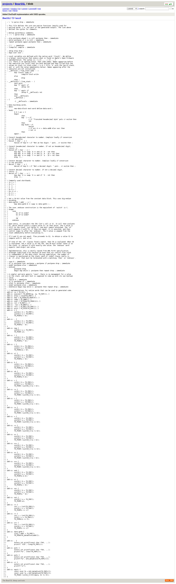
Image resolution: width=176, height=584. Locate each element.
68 (4, 143)
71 (4, 148)
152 (4, 294)
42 (4, 96)
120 (4, 236)
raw (10, 11)
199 (4, 379)
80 (4, 164)
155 (4, 299)
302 (4, 564)
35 (4, 83)
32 (4, 78)
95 (4, 191)
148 (4, 287)
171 (4, 328)
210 (4, 398)
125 (4, 245)
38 (4, 89)
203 (4, 386)
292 (4, 546)
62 (4, 132)
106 (4, 211)
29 (4, 72)
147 (4, 285)
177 (4, 339)
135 (4, 263)
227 (4, 429)
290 (4, 542)
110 (4, 218)
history (4, 11)
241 (4, 454)
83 (4, 170)
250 (4, 470)
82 (4, 168)
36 (4, 85)
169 (4, 325)
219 (4, 415)
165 (4, 317)
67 (4, 141)
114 (4, 226)
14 (4, 45)
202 (4, 384)
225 (4, 425)
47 (4, 105)
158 (4, 305)
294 (4, 550)
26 (4, 67)
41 (4, 94)
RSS (171, 580)
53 (4, 116)
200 (4, 380)
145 (4, 281)
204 (4, 388)
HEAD (15, 11)
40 (4, 92)
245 (4, 461)
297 (4, 555)
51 (4, 112)
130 (4, 254)
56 (4, 121)
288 (4, 539)
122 (4, 240)
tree (39, 9)
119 (4, 235)
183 (4, 350)
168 (4, 323)
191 (4, 364)
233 (4, 440)
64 (4, 135)
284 (4, 532)
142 (4, 276)
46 (4, 103)
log (19, 9)
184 (4, 352)
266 (4, 499)
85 (4, 173)
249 (4, 469)
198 (4, 377)
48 (4, 107)
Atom (167, 580)
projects (7, 3)
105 (4, 209)
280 (4, 524)
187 (4, 357)
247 (4, 465)
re (173, 9)
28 (4, 71)
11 (4, 40)
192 (4, 366)
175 (4, 335)
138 (4, 269)
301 (4, 562)
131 (4, 256)
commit (24, 9)
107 (4, 213)
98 (4, 197)
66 (4, 139)
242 (4, 456)
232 (4, 438)
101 (4, 202)
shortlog (14, 9)
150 (4, 290)
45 (4, 101)
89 (4, 181)
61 (4, 130)
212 (4, 402)
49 (4, 108)
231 (4, 436)
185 (4, 353)
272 (4, 510)
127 (4, 249)
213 (4, 404)
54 (4, 117)
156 (4, 301)
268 (4, 503)
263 (4, 494)
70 (4, 146)
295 (4, 551)
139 (4, 271)
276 (4, 517)
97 (4, 195)
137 (4, 267)
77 (4, 159)
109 (4, 217)
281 (4, 526)
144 (4, 280)
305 (4, 569)
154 (4, 298)
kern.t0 (18, 18)
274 (4, 514)
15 (4, 47)
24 (4, 63)
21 (4, 58)
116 (4, 229)
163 (4, 314)
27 (4, 69)
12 (4, 42)
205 (4, 389)
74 (4, 153)
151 (4, 292)
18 (4, 53)
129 (4, 253)
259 (4, 487)
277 (4, 519)
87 (4, 177)
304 (4, 568)
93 (4, 188)
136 (4, 265)
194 (4, 370)
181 (4, 346)
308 (4, 575)
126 (4, 247)
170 (4, 326)
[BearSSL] (6, 18)
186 (4, 355)
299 (4, 559)
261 (4, 490)
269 (4, 505)
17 (4, 51)
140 (4, 272)
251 (4, 472)
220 (4, 416)
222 (4, 420)
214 (4, 406)
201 (4, 382)
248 (4, 467)
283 (4, 530)
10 (4, 38)
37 (4, 87)
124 (4, 244)
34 (4, 81)
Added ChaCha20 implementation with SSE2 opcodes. (24, 14)
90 (4, 182)
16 (4, 49)
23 (4, 62)
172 (4, 330)
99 (4, 199)
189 (4, 361)
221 (4, 418)
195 (4, 371)
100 (4, 200)
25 (4, 65)
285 (4, 533)
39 (4, 90)
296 (4, 553)
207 (4, 393)
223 (4, 422)
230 (4, 434)
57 (4, 123)
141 (4, 274)
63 (4, 134)
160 (4, 308)
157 (4, 303)
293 (4, 548)
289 (4, 541)
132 (4, 258)
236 (4, 445)
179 (4, 343)
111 (4, 220)
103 (4, 206)
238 (4, 449)
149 (4, 289)
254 (4, 478)
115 (4, 227)
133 (4, 260)
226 (4, 427)
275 (4, 515)
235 (4, 443)
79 (4, 162)
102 (4, 204)
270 (4, 506)
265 (4, 497)
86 (4, 175)
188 (4, 359)
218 (4, 413)
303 (4, 566)
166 (4, 319)
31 (4, 76)
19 (4, 54)
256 (4, 481)
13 (4, 44)
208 (4, 395)
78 (4, 161)
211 (4, 400)
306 (4, 571)
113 (4, 224)
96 (4, 193)
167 (4, 321)
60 (4, 128)
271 (4, 508)
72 (4, 150)
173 (4, 332)
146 (4, 283)
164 (4, 316)
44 (4, 99)
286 (4, 535)
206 (4, 391)
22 (4, 60)
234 (4, 442)
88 (4, 179)
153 (4, 296)
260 (4, 488)
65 (4, 137)
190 (4, 362)
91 (4, 184)
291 (4, 544)
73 (4, 152)
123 (4, 242)
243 (4, 458)
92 (4, 186)
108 (4, 215)
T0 (13, 18)
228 (4, 431)
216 (4, 409)
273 (4, 512)
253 (4, 476)
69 (4, 144)
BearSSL (20, 3)
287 (4, 537)
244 (4, 460)
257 (4, 483)
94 (4, 190)
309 (4, 577)
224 (4, 424)
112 (4, 222)
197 (4, 375)
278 (4, 521)
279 (4, 523)
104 (4, 208)
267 (4, 501)
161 (4, 310)
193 (4, 368)
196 (4, 373)
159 (4, 307)
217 (4, 411)
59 (4, 126)
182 (4, 348)
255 (4, 479)
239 (4, 451)
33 (4, 80)
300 (4, 560)
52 (4, 114)
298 (4, 557)
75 (4, 155)
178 (4, 341)
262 (4, 492)
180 (4, 344)
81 (4, 166)
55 (4, 119)
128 (4, 251)
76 (4, 157)
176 (4, 337)
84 (4, 171)
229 (4, 433)
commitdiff (33, 9)
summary (5, 9)
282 (4, 528)
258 (4, 485)
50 (4, 110)
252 (4, 474)
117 (4, 231)
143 (4, 278)
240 (4, 452)
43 (4, 98)
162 (4, 312)
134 (4, 262)
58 (4, 125)
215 (4, 407)
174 (4, 334)
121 (4, 238)
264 (4, 496)
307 (4, 573)
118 (4, 233)
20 (4, 56)
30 (4, 74)
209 (4, 397)
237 (4, 447)
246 (4, 463)
